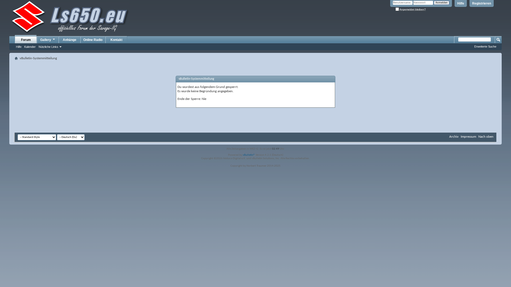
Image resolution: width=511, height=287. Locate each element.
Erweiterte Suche (485, 46)
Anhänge (69, 40)
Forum (26, 40)
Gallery (45, 40)
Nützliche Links (48, 46)
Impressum (468, 136)
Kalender (30, 46)
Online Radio (92, 40)
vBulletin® (249, 155)
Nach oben (485, 136)
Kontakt (116, 40)
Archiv (454, 136)
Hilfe (460, 3)
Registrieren (481, 3)
